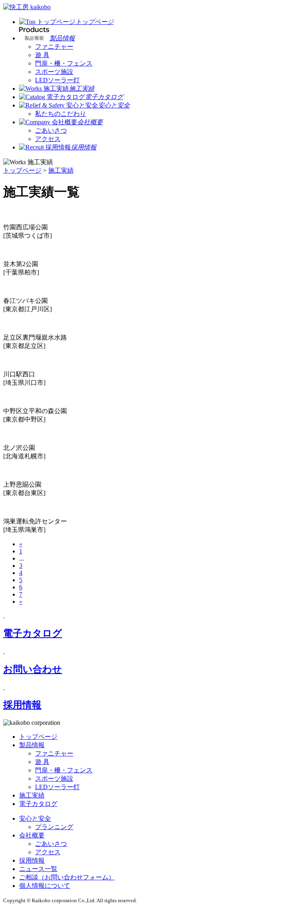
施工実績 (61, 170)
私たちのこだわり (60, 113)
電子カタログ (38, 803)
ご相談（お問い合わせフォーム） (67, 877)
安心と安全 (35, 818)
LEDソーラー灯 (57, 80)
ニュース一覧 (38, 868)
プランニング (54, 826)
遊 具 (42, 55)
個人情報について (44, 885)
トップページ (22, 170)
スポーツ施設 (54, 71)
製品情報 (32, 745)
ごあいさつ (51, 130)
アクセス (48, 138)
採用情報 (32, 860)
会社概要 (32, 835)
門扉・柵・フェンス (63, 63)
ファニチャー (54, 46)
